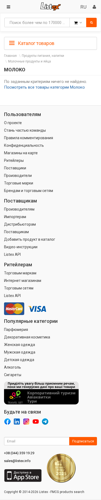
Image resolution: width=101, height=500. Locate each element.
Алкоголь (12, 367)
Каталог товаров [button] (35, 43)
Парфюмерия (16, 329)
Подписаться (83, 441)
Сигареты (12, 375)
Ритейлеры (14, 160)
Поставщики (15, 168)
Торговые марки (18, 183)
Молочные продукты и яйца (29, 61)
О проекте (13, 123)
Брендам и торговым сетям (28, 190)
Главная (10, 56)
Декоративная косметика (27, 337)
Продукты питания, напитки (43, 56)
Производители (18, 175)
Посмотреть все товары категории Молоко (44, 87)
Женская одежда (19, 344)
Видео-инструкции (20, 247)
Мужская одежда (19, 352)
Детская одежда (19, 360)
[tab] (50, 42)
